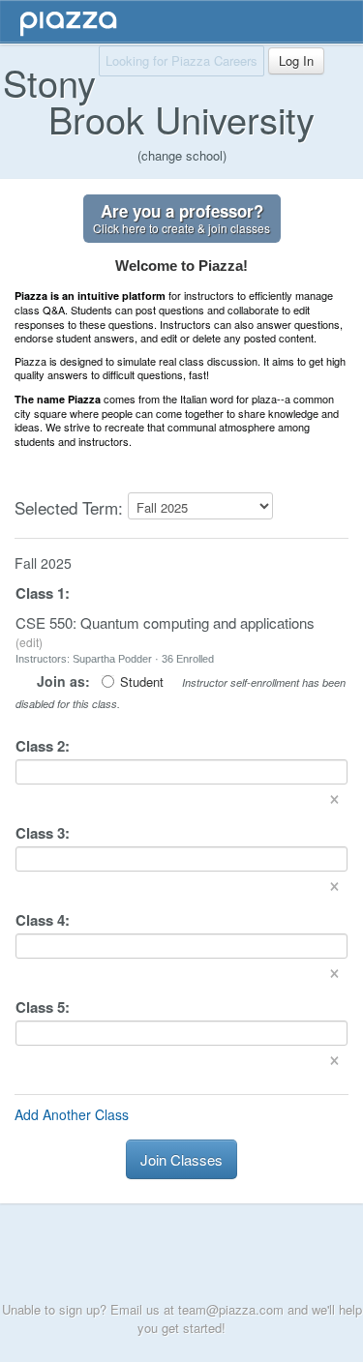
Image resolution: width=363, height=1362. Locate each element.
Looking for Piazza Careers (181, 60)
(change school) (182, 155)
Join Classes (181, 1159)
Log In (296, 60)
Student (142, 682)
